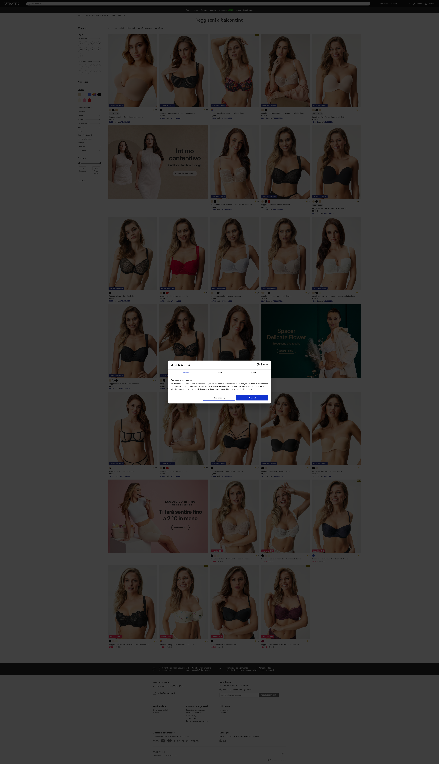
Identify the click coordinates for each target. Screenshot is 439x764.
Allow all (252, 398)
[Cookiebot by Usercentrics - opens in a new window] (258, 365)
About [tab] (253, 372)
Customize (218, 398)
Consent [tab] (185, 372)
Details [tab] (219, 372)
